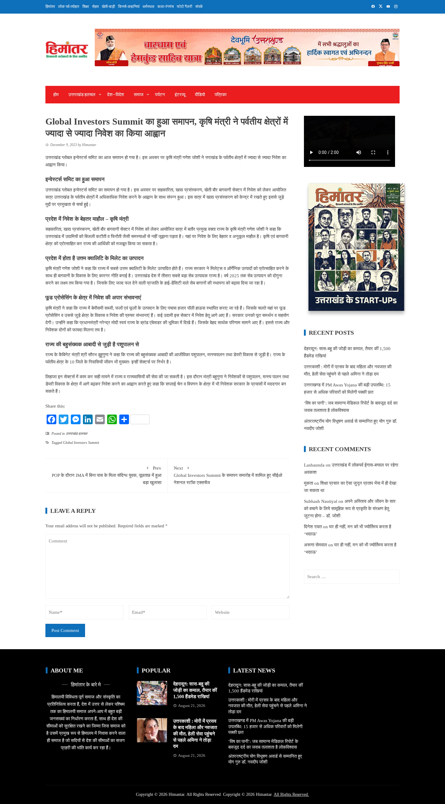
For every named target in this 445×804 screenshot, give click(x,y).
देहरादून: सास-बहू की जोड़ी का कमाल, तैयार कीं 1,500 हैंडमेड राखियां (195, 690)
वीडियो (200, 94)
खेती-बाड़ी (108, 6)
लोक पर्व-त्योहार (68, 6)
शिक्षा (85, 6)
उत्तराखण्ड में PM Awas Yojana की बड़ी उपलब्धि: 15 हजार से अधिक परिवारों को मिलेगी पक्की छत (265, 726)
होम (56, 94)
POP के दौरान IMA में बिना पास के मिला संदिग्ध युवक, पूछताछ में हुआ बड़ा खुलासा (106, 475)
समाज (138, 94)
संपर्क (199, 6)
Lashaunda (314, 465)
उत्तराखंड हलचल (81, 94)
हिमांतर (50, 6)
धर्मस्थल (148, 6)
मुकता (308, 483)
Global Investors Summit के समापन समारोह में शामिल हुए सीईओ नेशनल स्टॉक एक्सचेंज (228, 475)
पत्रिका (220, 94)
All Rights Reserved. (291, 794)
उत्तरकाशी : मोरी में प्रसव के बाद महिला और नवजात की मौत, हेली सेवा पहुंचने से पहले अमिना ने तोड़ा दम (195, 733)
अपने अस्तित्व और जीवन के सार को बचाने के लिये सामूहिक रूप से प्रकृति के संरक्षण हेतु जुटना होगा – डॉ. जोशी (350, 508)
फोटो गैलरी (184, 6)
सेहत (95, 6)
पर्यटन (160, 94)
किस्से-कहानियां (129, 6)
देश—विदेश (115, 94)
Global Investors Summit (81, 443)
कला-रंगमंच (165, 6)
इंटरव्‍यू (180, 94)
